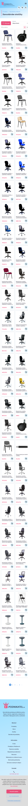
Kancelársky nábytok (14, 11)
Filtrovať (7, 23)
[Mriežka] (25, 27)
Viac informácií (14, 786)
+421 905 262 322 (14, 774)
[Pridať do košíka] (12, 48)
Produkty (5, 11)
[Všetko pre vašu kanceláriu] (7, 3)
